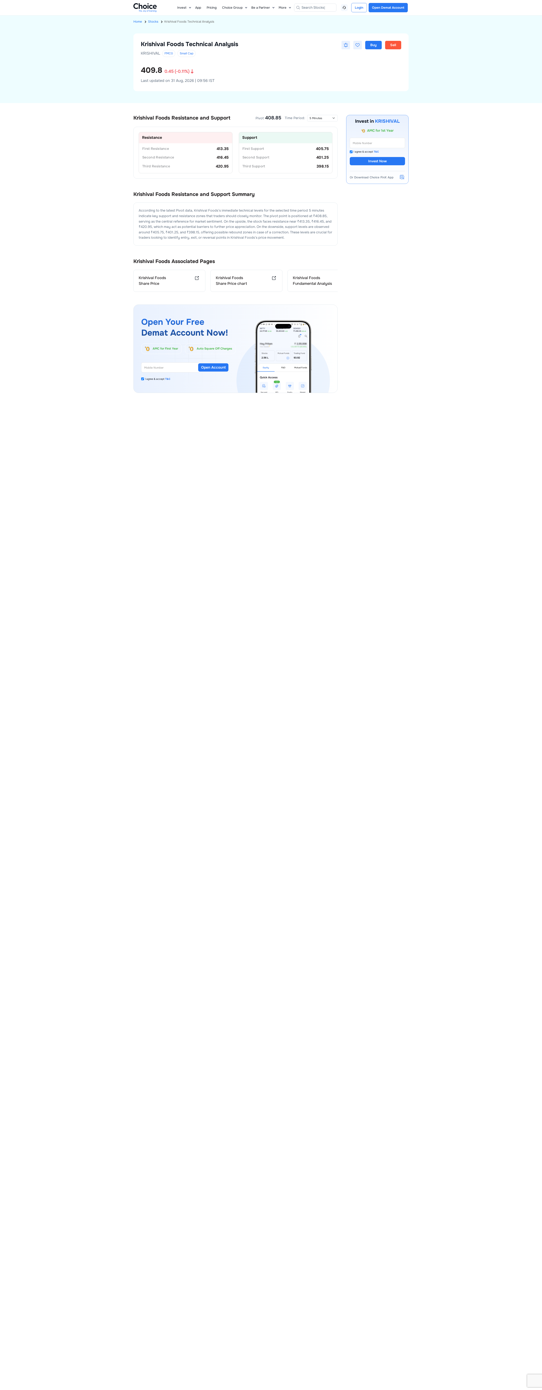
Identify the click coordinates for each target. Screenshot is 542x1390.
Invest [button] (182, 8)
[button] (346, 45)
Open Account (213, 367)
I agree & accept (157, 379)
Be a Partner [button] (260, 8)
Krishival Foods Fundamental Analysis (312, 281)
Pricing (212, 8)
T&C (167, 379)
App (198, 8)
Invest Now (377, 161)
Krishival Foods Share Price (152, 281)
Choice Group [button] (232, 8)
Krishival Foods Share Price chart (231, 281)
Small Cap (186, 53)
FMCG (169, 53)
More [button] (282, 8)
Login (359, 8)
